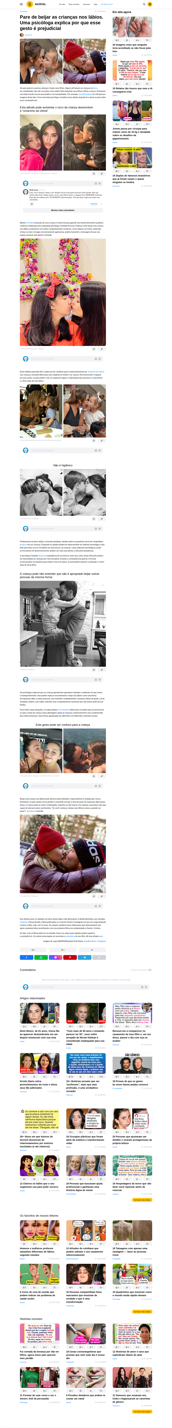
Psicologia (23, 11)
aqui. (101, 936)
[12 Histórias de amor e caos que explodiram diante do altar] (132, 1334)
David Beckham (85, 94)
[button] (33, 950)
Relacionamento (72, 1259)
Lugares (116, 1194)
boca (95, 88)
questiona (31, 811)
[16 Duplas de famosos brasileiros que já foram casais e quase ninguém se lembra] (132, 158)
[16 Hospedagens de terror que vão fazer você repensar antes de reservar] (132, 1166)
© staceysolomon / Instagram (29, 518)
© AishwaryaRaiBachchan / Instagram (32, 349)
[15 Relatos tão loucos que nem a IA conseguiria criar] (132, 71)
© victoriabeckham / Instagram (29, 776)
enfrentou (24, 922)
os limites (30, 223)
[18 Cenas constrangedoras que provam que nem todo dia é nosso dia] (86, 1334)
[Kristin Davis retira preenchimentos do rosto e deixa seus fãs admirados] (40, 1064)
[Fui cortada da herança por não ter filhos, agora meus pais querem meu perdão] (40, 1334)
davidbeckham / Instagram (95, 941)
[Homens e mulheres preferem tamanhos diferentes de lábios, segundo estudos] (40, 1231)
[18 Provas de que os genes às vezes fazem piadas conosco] (132, 1064)
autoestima (70, 936)
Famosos (116, 186)
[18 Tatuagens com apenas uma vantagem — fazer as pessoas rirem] (132, 1231)
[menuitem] (62, 4)
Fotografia (116, 1259)
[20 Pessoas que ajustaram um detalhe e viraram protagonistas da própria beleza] (132, 1119)
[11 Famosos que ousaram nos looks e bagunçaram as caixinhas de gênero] (132, 1378)
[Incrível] (36, 4)
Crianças (116, 1045)
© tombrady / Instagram (27, 669)
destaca (41, 556)
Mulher (22, 1259)
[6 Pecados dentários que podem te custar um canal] (86, 1378)
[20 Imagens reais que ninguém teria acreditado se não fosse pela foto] (132, 27)
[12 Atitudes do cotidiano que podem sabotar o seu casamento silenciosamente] (86, 1231)
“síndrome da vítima (95, 372)
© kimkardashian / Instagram (29, 173)
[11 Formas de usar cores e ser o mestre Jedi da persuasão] (40, 1378)
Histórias (69, 1095)
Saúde (22, 1191)
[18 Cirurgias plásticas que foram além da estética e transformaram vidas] (86, 1119)
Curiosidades (117, 1088)
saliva (23, 545)
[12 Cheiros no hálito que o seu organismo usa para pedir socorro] (40, 1166)
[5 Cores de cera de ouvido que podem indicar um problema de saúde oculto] (40, 1275)
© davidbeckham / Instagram (29, 896)
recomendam (63, 710)
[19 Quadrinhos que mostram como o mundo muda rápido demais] (132, 1275)
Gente (115, 55)
